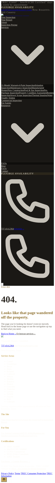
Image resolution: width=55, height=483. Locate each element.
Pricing (43, 420)
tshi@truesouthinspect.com (16, 10)
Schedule (19, 229)
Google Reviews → (21, 461)
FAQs (4, 163)
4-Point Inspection (27, 85)
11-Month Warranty (10, 85)
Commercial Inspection (11, 100)
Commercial (16, 433)
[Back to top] (4, 479)
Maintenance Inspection (21, 88)
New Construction (16, 90)
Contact (4, 171)
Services (19, 420)
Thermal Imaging (39, 95)
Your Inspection (8, 17)
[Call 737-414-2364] (27, 281)
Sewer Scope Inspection (21, 95)
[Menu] (2, 284)
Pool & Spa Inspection (34, 90)
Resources (27, 436)
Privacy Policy (7, 473)
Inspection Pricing (9, 25)
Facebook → (7, 461)
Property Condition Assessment (33, 93)
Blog (3, 166)
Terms (17, 473)
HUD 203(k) (27, 433)
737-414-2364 (7, 346)
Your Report (6, 20)
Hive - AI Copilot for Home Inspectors (29, 469)
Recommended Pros (14, 436)
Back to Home (8, 334)
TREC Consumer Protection (33, 473)
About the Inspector (31, 420)
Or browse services (26, 334)
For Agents (6, 103)
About (4, 22)
